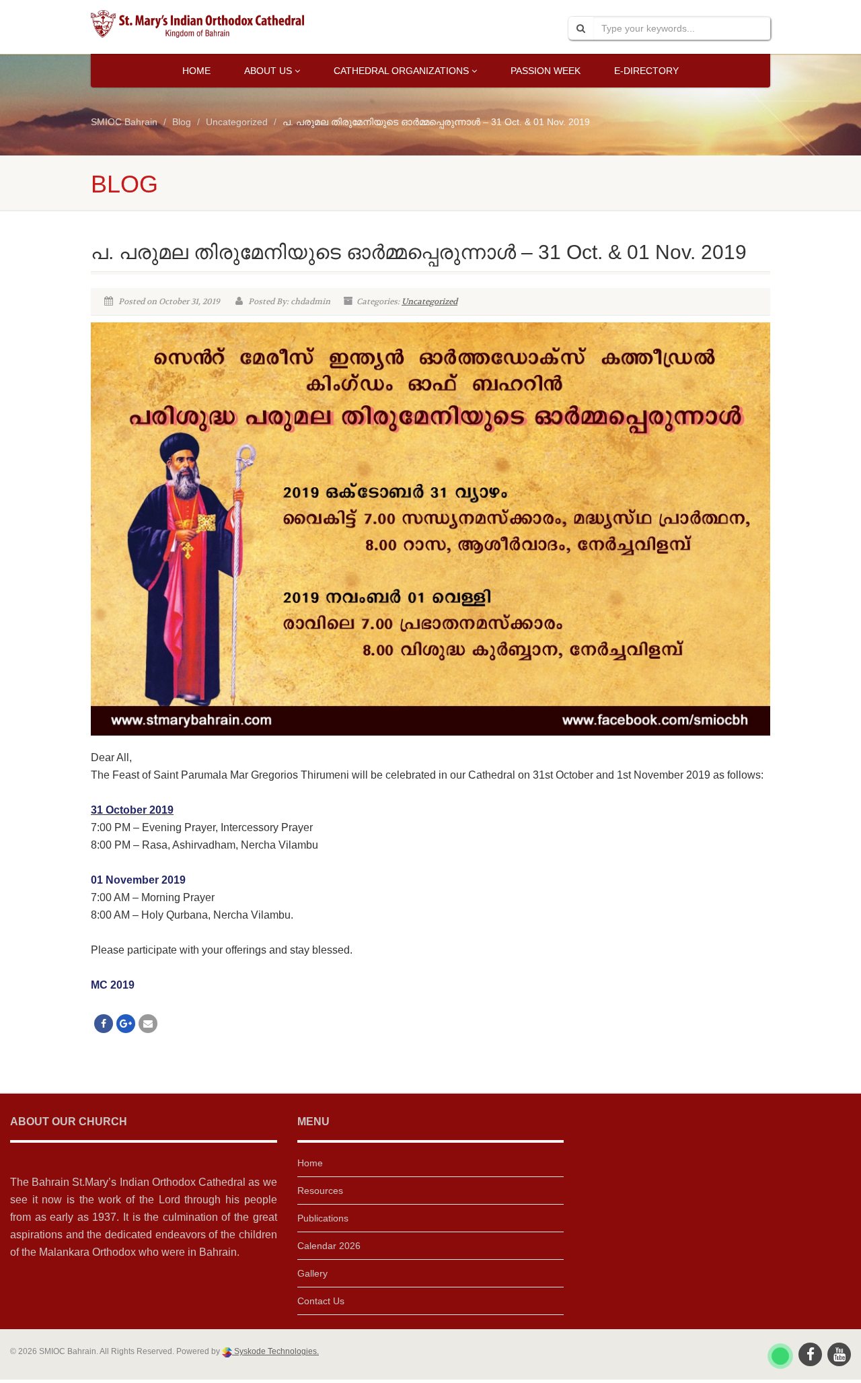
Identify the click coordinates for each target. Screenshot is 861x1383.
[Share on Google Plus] (125, 1023)
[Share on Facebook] (103, 1023)
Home (196, 70)
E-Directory (646, 70)
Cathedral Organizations (401, 70)
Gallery (312, 1273)
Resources (320, 1190)
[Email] (148, 1023)
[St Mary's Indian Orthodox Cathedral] (197, 24)
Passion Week (546, 70)
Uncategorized (429, 301)
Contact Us (320, 1301)
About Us (268, 70)
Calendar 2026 (329, 1245)
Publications (322, 1218)
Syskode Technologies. (275, 1351)
